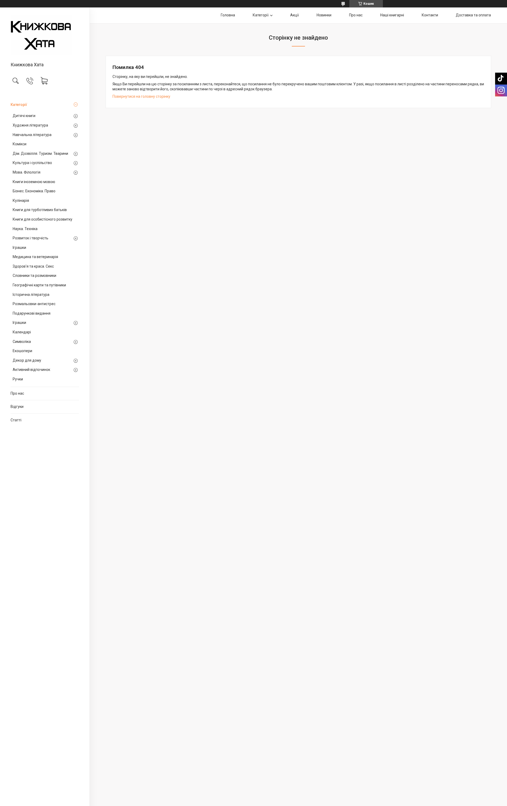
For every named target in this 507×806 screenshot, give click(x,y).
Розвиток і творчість (30, 238)
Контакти (430, 15)
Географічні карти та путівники (39, 285)
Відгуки (17, 406)
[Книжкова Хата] (45, 35)
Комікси (19, 144)
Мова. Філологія (26, 172)
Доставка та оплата (473, 15)
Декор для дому (27, 360)
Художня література (30, 125)
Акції (294, 15)
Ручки (18, 379)
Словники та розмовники (34, 275)
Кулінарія (21, 200)
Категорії (19, 105)
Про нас (17, 393)
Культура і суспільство (32, 163)
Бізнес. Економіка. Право (34, 191)
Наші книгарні (392, 15)
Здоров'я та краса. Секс (33, 266)
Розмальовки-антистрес (34, 304)
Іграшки (19, 247)
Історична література (31, 294)
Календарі (22, 332)
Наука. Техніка (25, 229)
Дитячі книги (24, 116)
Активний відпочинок (31, 369)
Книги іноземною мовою (34, 182)
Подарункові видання (31, 313)
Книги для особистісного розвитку (42, 219)
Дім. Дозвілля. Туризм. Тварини (40, 153)
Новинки (324, 15)
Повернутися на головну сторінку (141, 96)
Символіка (22, 341)
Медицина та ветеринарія (35, 257)
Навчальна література (32, 135)
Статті (16, 420)
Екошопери (22, 351)
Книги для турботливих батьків (40, 210)
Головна (228, 15)
